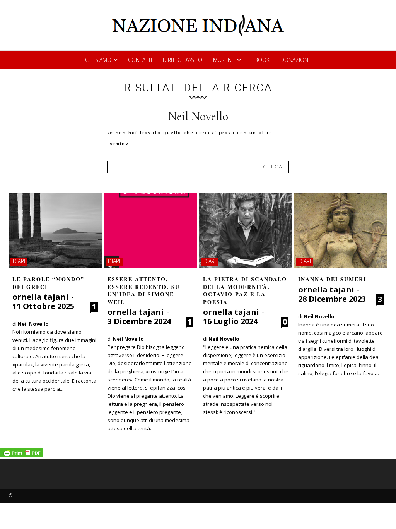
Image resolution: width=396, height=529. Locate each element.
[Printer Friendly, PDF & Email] (21, 455)
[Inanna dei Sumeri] (340, 230)
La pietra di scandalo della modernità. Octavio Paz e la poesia (245, 290)
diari (19, 261)
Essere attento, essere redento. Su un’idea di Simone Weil (144, 290)
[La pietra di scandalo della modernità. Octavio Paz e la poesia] (245, 230)
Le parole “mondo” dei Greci (48, 283)
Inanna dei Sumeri (332, 279)
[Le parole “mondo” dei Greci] (55, 230)
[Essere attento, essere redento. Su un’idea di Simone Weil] (150, 230)
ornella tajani (40, 297)
